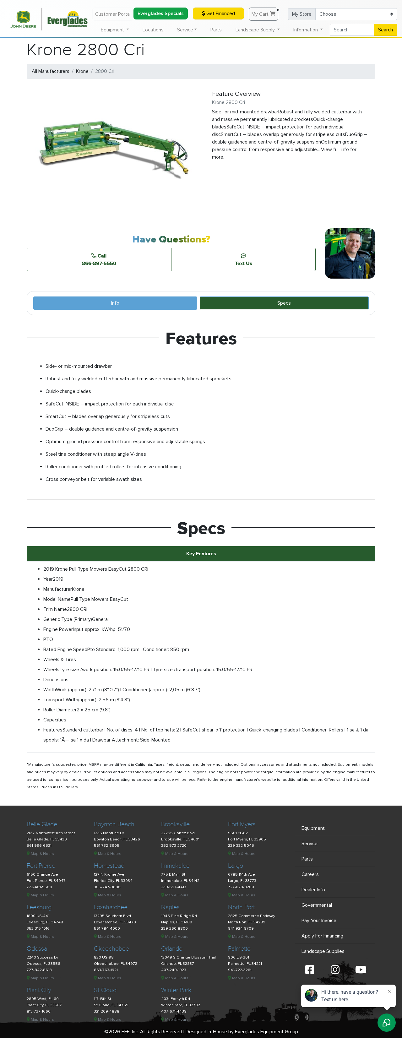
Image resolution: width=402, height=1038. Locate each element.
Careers (310, 874)
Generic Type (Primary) (67, 619)
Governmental (317, 905)
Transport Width (60, 700)
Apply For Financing (322, 936)
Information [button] (306, 30)
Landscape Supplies (323, 951)
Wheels (51, 669)
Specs (284, 303)
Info (115, 303)
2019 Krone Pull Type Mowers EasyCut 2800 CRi (95, 569)
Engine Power (58, 629)
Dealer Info (313, 890)
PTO (48, 639)
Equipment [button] (113, 30)
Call (99, 259)
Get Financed (220, 13)
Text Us (243, 263)
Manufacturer (57, 589)
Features (52, 730)
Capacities (54, 720)
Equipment (313, 828)
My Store (302, 14)
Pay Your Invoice (319, 920)
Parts (216, 30)
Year (48, 579)
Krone (82, 71)
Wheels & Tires (59, 659)
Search (385, 30)
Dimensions (55, 680)
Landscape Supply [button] (256, 30)
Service (310, 843)
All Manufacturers (50, 71)
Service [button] (185, 30)
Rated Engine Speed (65, 649)
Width (49, 690)
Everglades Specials (161, 13)
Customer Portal (113, 14)
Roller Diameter (60, 710)
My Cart (265, 12)
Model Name (57, 599)
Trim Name (55, 609)
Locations (153, 30)
